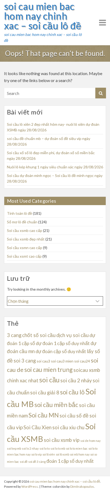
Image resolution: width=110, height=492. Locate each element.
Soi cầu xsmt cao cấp (24, 256)
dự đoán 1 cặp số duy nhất (63, 343)
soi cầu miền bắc (56, 404)
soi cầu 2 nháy (76, 380)
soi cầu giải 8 (44, 392)
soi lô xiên (48, 454)
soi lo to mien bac (77, 448)
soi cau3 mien (62, 361)
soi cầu (49, 380)
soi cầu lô (72, 392)
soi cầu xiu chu (68, 427)
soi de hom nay (90, 440)
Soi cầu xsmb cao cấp (24, 230)
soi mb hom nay (79, 454)
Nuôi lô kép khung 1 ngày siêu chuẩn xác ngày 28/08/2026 (55, 167)
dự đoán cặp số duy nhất (61, 351)
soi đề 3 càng (37, 461)
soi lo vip (36, 454)
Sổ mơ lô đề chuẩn (22, 222)
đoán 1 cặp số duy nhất (70, 461)
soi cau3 (43, 361)
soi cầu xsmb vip (62, 440)
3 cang (14, 335)
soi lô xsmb (62, 454)
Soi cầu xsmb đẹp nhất (26, 239)
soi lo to (45, 448)
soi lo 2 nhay (30, 448)
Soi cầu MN (44, 415)
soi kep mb (14, 448)
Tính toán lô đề (19, 213)
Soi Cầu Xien (37, 427)
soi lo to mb (57, 448)
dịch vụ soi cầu (72, 335)
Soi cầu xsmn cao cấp (24, 247)
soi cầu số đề (74, 416)
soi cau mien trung (48, 369)
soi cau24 (82, 361)
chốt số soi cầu (39, 335)
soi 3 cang (25, 361)
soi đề (24, 461)
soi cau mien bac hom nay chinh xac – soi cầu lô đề (42, 15)
